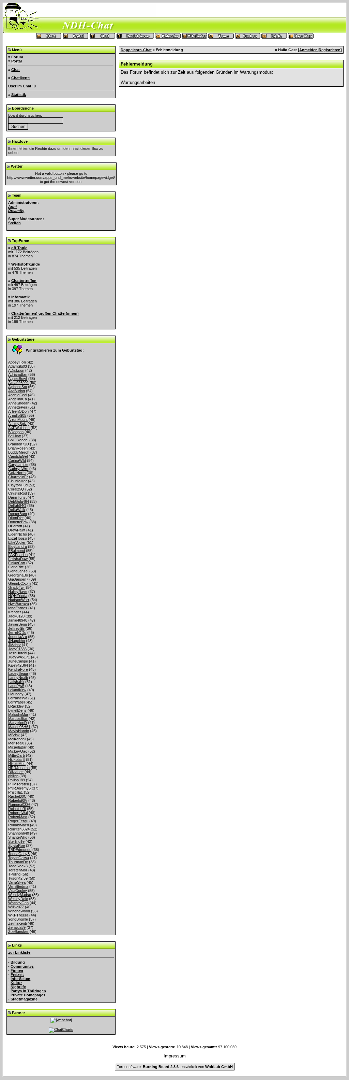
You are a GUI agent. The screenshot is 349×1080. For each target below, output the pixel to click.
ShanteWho (17, 837)
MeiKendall (17, 739)
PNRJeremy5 (19, 788)
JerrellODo (17, 632)
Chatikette (20, 78)
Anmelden (308, 50)
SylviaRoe (16, 845)
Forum (17, 57)
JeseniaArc (17, 637)
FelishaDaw (18, 559)
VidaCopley (17, 891)
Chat (15, 70)
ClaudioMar (17, 481)
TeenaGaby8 (19, 854)
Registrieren (329, 50)
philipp (13, 776)
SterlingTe (16, 841)
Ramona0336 (19, 804)
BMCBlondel (18, 440)
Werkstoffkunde (25, 264)
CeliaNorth (17, 473)
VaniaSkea (17, 882)
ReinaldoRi (17, 809)
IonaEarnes (17, 608)
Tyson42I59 (18, 878)
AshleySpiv (17, 424)
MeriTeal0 (16, 743)
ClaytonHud (18, 485)
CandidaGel (18, 456)
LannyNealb (18, 678)
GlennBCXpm (19, 583)
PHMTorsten (18, 784)
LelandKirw (17, 690)
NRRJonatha (19, 768)
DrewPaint (16, 530)
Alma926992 (18, 383)
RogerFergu (18, 821)
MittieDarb (16, 755)
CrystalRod (17, 493)
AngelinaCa (17, 399)
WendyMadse (19, 895)
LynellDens (17, 710)
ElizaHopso (17, 538)
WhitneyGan (18, 903)
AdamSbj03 (17, 366)
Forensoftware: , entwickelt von (175, 1067)
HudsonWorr (18, 600)
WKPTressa (18, 915)
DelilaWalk (16, 510)
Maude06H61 (19, 727)
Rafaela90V (17, 800)
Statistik (18, 95)
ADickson (16, 370)
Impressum (175, 1055)
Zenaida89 (17, 927)
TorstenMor (17, 870)
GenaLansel (18, 571)
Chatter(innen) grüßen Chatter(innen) (45, 313)
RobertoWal (18, 813)
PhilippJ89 (16, 780)
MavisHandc (18, 731)
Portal (16, 61)
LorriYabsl (16, 702)
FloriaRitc (16, 567)
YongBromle (18, 919)
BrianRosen (18, 448)
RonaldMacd (18, 825)
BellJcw (14, 436)
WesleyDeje (18, 899)
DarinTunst (17, 497)
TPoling (14, 874)
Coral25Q (16, 489)
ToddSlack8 (18, 866)
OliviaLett (16, 772)
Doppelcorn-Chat (136, 50)
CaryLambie (18, 465)
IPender (14, 612)
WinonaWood (19, 911)
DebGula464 (18, 501)
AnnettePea (17, 407)
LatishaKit (16, 682)
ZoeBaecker (18, 931)
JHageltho (16, 641)
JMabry (14, 645)
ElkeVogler (17, 542)
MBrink (14, 735)
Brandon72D (18, 444)
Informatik (20, 297)
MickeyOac (17, 751)
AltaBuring (16, 391)
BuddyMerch (18, 452)
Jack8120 (16, 616)
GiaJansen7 (18, 579)
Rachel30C (17, 796)
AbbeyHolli (17, 362)
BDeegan (16, 432)
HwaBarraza (18, 604)
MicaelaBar (17, 747)
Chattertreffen (23, 281)
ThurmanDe (18, 862)
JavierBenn (17, 624)
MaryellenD (17, 723)
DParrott (15, 526)
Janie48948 (17, 620)
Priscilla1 (15, 792)
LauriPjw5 (16, 686)
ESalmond (16, 551)
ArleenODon (18, 411)
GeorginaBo (18, 575)
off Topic (19, 248)
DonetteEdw (18, 522)
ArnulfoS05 (17, 415)
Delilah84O (17, 505)
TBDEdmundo (19, 850)
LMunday (16, 694)
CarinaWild (17, 460)
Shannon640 (18, 833)
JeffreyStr (16, 628)
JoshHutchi (17, 653)
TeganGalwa (18, 858)
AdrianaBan (17, 374)
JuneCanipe (18, 661)
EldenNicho (17, 534)
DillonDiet (16, 518)
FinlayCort (16, 563)
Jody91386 (17, 649)
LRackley (16, 706)
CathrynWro (18, 469)
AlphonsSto (17, 387)
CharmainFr (18, 477)
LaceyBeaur (18, 673)
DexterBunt (17, 514)
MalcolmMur (18, 714)
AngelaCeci (17, 395)
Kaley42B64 (18, 665)
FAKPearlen (18, 555)
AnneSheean (18, 403)
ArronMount (18, 419)
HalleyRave (17, 591)
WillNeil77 (16, 907)
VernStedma (18, 886)
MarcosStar (18, 718)
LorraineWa (17, 698)
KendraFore (18, 669)
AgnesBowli (17, 378)
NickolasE (16, 759)
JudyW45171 (19, 657)
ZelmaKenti (17, 923)
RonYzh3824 (19, 829)
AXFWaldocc (19, 428)
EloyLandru (17, 546)
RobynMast (17, 817)
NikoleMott (17, 764)
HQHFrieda (17, 596)
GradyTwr (16, 587)
